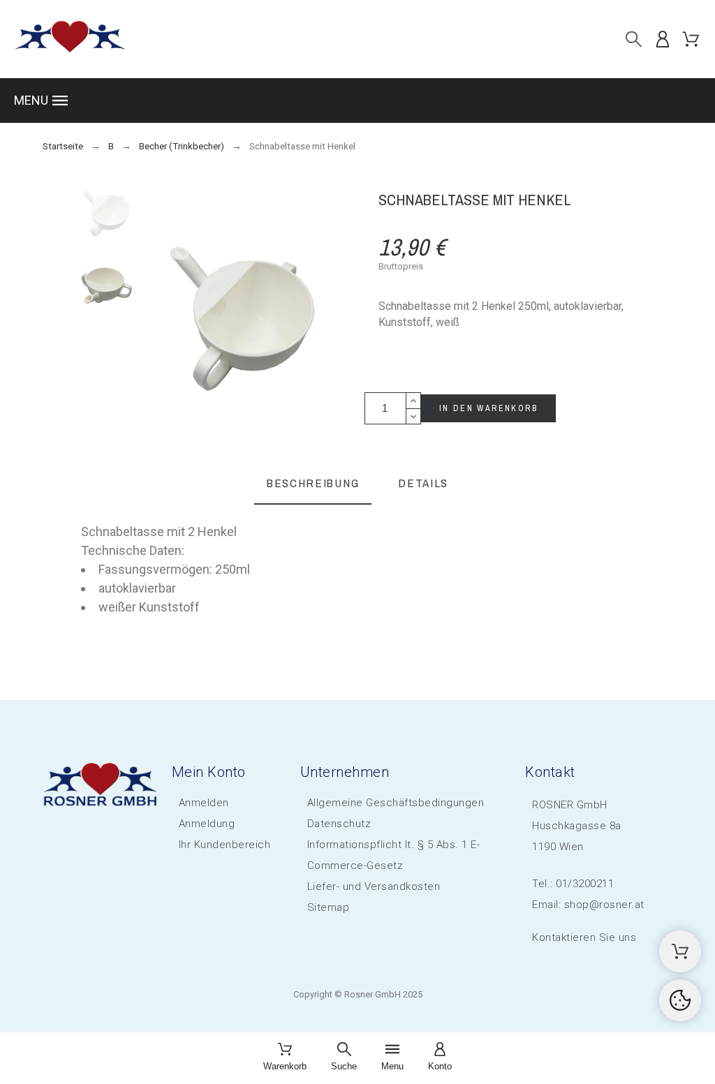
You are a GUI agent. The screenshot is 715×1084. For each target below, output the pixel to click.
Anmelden (204, 802)
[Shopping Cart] (680, 951)
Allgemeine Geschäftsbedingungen (396, 802)
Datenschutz (339, 823)
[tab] (312, 484)
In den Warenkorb (488, 408)
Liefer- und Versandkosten (374, 886)
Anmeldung (207, 823)
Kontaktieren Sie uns (584, 937)
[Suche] (633, 38)
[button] (357, 100)
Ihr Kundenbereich (225, 844)
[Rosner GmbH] (70, 39)
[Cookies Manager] (680, 1000)
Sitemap (328, 907)
